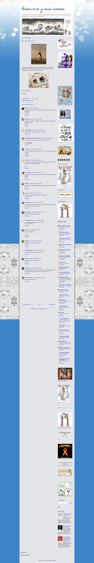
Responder (27, 114)
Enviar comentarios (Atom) (41, 308)
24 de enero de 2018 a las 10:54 (38, 277)
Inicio (40, 304)
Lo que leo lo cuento (63, 289)
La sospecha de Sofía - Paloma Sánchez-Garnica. (67, 515)
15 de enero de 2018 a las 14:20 (36, 160)
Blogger (54, 560)
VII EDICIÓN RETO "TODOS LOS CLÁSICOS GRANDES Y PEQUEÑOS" (65, 279)
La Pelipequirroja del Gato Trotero (32, 138)
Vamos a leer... (62, 262)
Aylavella (27, 119)
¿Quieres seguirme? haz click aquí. (65, 465)
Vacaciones (61, 245)
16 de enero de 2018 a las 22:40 (35, 268)
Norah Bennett (28, 172)
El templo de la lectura (64, 330)
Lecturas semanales (30, 100)
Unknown (27, 160)
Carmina (27, 268)
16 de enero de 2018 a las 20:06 (34, 258)
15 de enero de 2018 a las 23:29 (34, 229)
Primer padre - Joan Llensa (64, 295)
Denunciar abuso (62, 221)
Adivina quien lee (28, 250)
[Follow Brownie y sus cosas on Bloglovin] (63, 408)
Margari (26, 240)
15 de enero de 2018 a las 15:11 (38, 172)
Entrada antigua (51, 304)
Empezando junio (62, 268)
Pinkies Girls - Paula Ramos (64, 326)
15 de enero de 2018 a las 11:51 (34, 108)
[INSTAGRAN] (59, 439)
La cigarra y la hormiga (64, 263)
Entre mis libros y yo (63, 294)
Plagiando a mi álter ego (64, 347)
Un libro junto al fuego (64, 352)
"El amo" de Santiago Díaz (64, 273)
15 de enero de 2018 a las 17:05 (37, 202)
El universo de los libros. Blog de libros (64, 359)
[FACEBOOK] (63, 436)
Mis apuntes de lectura (64, 267)
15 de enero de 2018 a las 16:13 (35, 183)
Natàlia (26, 108)
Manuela (27, 183)
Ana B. (26, 193)
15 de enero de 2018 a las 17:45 (37, 212)
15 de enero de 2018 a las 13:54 (35, 149)
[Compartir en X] (35, 98)
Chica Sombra (28, 212)
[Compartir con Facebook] (36, 98)
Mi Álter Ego (28, 202)
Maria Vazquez (28, 277)
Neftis (26, 229)
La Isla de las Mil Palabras (65, 255)
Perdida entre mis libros (64, 336)
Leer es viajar (62, 324)
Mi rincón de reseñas (63, 232)
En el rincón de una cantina (65, 244)
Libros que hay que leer (64, 272)
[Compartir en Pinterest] (37, 98)
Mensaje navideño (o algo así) (65, 348)
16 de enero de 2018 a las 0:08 (35, 240)
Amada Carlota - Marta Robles (65, 285)
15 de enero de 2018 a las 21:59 (38, 220)
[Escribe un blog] (34, 98)
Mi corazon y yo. (62, 341)
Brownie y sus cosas (43, 9)
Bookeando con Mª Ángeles (65, 284)
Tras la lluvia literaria (64, 318)
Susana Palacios (28, 130)
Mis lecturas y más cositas (64, 249)
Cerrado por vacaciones (64, 337)
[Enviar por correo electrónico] (33, 98)
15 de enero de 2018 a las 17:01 (34, 193)
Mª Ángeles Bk (28, 220)
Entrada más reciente (27, 304)
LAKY (26, 258)
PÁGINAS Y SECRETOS (65, 238)
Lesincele (27, 149)
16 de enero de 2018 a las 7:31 (39, 250)
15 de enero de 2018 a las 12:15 (35, 119)
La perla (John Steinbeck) (64, 290)
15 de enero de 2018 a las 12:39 (38, 130)
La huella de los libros (64, 277)
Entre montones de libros (64, 225)
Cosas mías (61, 312)
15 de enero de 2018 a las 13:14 (46, 138)
